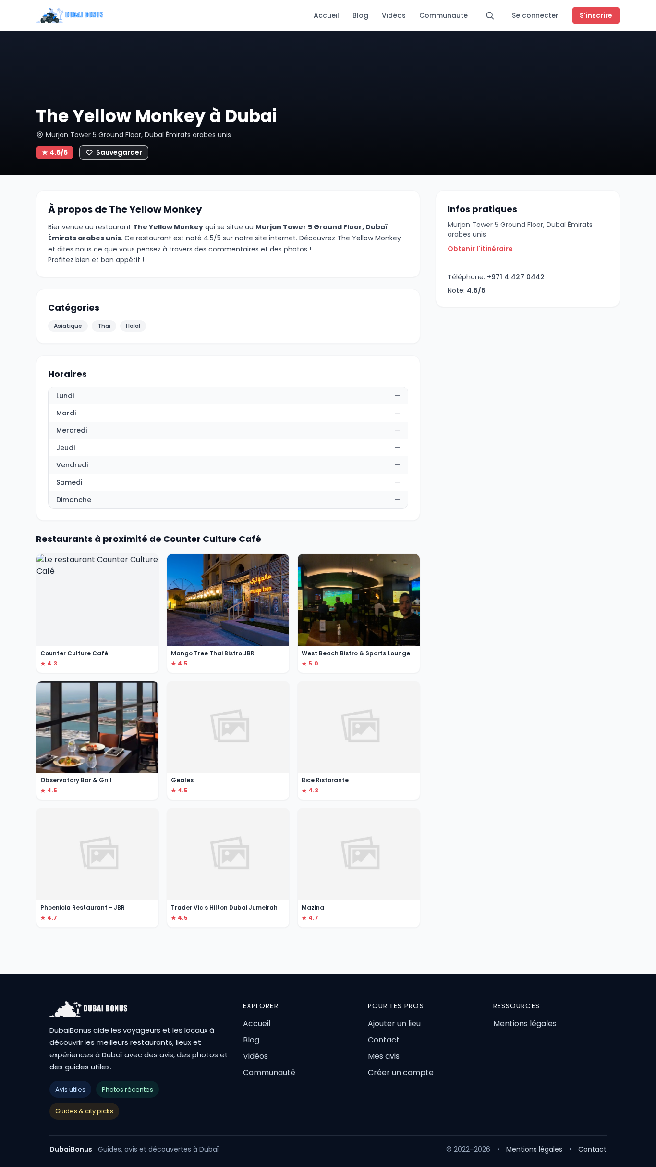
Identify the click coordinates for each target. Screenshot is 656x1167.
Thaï (103, 326)
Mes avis (384, 1056)
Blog (360, 15)
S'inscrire (596, 15)
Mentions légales (525, 1023)
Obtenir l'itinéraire (480, 248)
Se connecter (535, 15)
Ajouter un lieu (394, 1023)
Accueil (326, 15)
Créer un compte (401, 1072)
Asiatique (68, 326)
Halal (133, 326)
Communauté (443, 15)
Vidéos (394, 15)
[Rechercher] (489, 15)
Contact (384, 1039)
